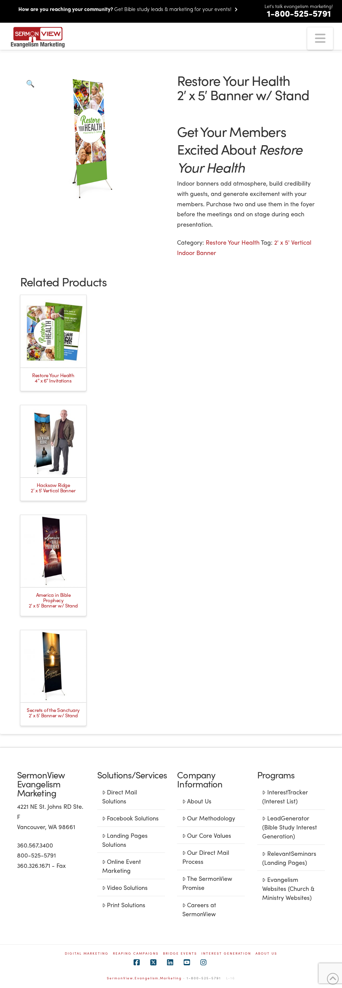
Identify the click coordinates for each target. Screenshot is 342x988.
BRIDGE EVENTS (180, 953)
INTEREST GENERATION (226, 953)
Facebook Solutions (133, 818)
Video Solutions (127, 887)
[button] (320, 38)
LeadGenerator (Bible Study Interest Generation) (289, 827)
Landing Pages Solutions (125, 839)
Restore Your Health (233, 242)
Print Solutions (126, 905)
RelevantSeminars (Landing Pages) (289, 858)
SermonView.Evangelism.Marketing (144, 978)
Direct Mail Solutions (119, 796)
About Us (199, 801)
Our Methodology (211, 818)
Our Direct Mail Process (205, 857)
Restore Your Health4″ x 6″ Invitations (53, 378)
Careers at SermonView (199, 909)
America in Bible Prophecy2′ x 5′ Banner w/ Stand (53, 600)
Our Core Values (209, 835)
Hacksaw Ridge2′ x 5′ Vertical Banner (53, 487)
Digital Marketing (87, 953)
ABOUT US (266, 953)
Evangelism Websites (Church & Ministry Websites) (288, 888)
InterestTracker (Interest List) (285, 796)
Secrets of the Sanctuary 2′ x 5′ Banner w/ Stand (53, 712)
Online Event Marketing (121, 866)
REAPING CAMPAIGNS (136, 953)
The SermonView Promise (207, 883)
